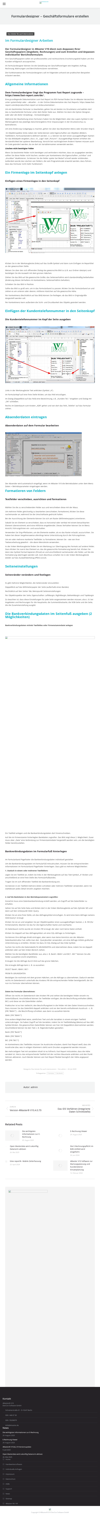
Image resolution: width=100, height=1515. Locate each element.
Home (8, 1459)
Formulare (51, 1073)
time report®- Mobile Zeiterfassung (25, 1161)
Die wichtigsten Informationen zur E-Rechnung (31, 1134)
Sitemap (9, 1498)
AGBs (8, 1484)
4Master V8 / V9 (12, 1503)
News (8, 1494)
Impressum (10, 1474)
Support (9, 1489)
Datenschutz (10, 1479)
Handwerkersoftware (14, 1464)
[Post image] (12, 1135)
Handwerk (59, 1073)
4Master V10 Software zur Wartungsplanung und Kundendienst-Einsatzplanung (81, 1165)
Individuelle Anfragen (14, 1469)
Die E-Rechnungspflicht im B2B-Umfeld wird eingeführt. (81, 1149)
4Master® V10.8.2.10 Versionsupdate (17, 1447)
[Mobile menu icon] (4, 3)
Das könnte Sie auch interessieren (20, 34)
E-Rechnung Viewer (78, 1131)
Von (62, 1069)
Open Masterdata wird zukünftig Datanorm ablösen (24, 1147)
